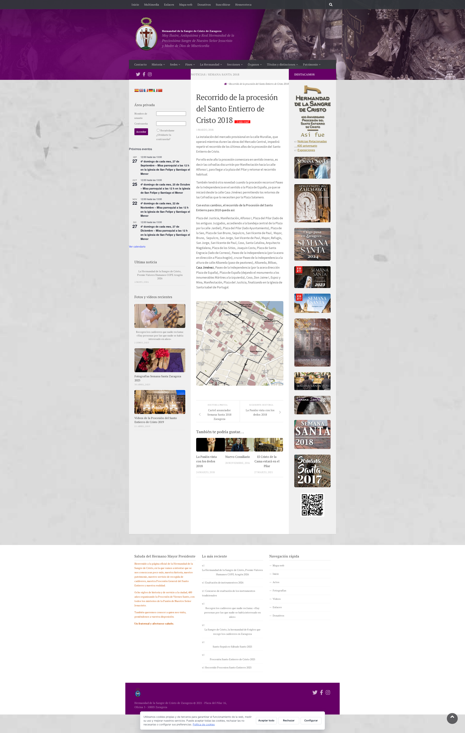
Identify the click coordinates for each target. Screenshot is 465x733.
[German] (151, 90)
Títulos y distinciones (281, 64)
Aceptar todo (266, 720)
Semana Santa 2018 (223, 74)
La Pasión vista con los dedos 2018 (206, 461)
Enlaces (169, 5)
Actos (276, 582)
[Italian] (155, 90)
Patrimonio (310, 64)
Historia (157, 64)
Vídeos (277, 599)
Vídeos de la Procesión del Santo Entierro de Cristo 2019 (155, 420)
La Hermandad (209, 64)
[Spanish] (136, 90)
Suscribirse (223, 5)
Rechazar (289, 720)
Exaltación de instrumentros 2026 (224, 582)
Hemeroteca (243, 5)
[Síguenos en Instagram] (149, 74)
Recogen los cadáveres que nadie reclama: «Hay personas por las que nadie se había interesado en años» (160, 335)
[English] (141, 90)
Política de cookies (204, 724)
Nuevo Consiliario (237, 457)
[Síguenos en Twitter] (138, 74)
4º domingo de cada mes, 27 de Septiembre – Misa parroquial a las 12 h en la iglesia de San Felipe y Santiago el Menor (165, 167)
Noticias (198, 74)
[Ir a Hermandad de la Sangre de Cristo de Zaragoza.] (225, 83)
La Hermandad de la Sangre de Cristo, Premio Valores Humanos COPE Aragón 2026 (160, 274)
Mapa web (185, 5)
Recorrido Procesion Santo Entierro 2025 (228, 667)
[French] (146, 90)
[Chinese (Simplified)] (160, 90)
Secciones (233, 64)
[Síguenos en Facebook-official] (144, 74)
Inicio (135, 5)
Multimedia (151, 5)
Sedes (173, 64)
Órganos (253, 64)
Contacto (140, 64)
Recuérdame (167, 130)
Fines (188, 64)
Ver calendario (137, 246)
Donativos (204, 5)
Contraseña (141, 123)
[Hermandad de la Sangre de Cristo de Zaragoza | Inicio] (146, 34)
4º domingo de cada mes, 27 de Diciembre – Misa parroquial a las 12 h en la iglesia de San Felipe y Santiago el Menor (165, 233)
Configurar (311, 720)
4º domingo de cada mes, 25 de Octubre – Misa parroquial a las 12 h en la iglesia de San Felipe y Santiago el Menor (165, 188)
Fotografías (279, 590)
